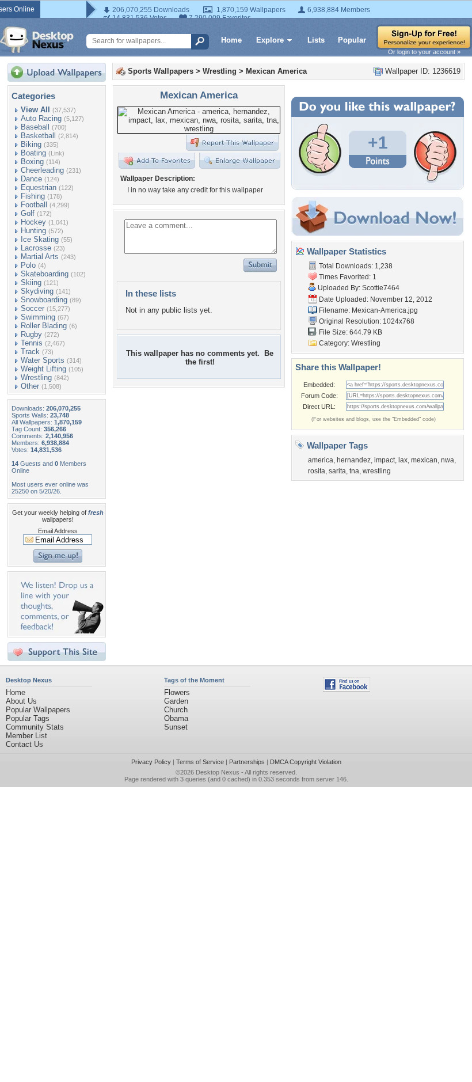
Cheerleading (42, 170)
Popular (352, 40)
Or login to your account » (424, 51)
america (320, 460)
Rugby (31, 334)
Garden (176, 701)
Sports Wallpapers (160, 71)
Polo (28, 265)
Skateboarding (44, 273)
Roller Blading (44, 325)
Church (176, 709)
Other (30, 386)
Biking (31, 144)
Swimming (38, 317)
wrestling (377, 471)
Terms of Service (200, 761)
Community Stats (35, 727)
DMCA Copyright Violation (305, 761)
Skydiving (37, 291)
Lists (316, 40)
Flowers (177, 692)
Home (231, 40)
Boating (33, 153)
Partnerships (247, 761)
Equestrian (38, 187)
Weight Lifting (43, 369)
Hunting (33, 230)
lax (403, 460)
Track (30, 351)
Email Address (58, 530)
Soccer (32, 308)
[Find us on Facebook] (346, 689)
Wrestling (36, 377)
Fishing (33, 196)
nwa (447, 460)
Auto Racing (41, 118)
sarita (337, 471)
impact (384, 460)
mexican (424, 460)
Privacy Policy (151, 761)
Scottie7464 (380, 288)
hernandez (354, 460)
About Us (21, 701)
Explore (270, 40)
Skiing (31, 282)
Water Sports (42, 360)
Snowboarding (44, 299)
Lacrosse (36, 248)
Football (34, 204)
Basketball (38, 135)
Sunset (176, 727)
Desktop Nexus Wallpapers (37, 39)
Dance (31, 178)
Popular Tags (28, 718)
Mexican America (276, 71)
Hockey (33, 222)
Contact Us (24, 744)
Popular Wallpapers (38, 709)
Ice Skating (40, 239)
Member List (26, 735)
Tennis (32, 343)
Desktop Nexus (217, 772)
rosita (316, 471)
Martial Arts (40, 256)
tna (354, 471)
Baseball (35, 127)
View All (35, 109)
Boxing (32, 161)
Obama (176, 718)
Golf (28, 213)
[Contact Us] (60, 631)
